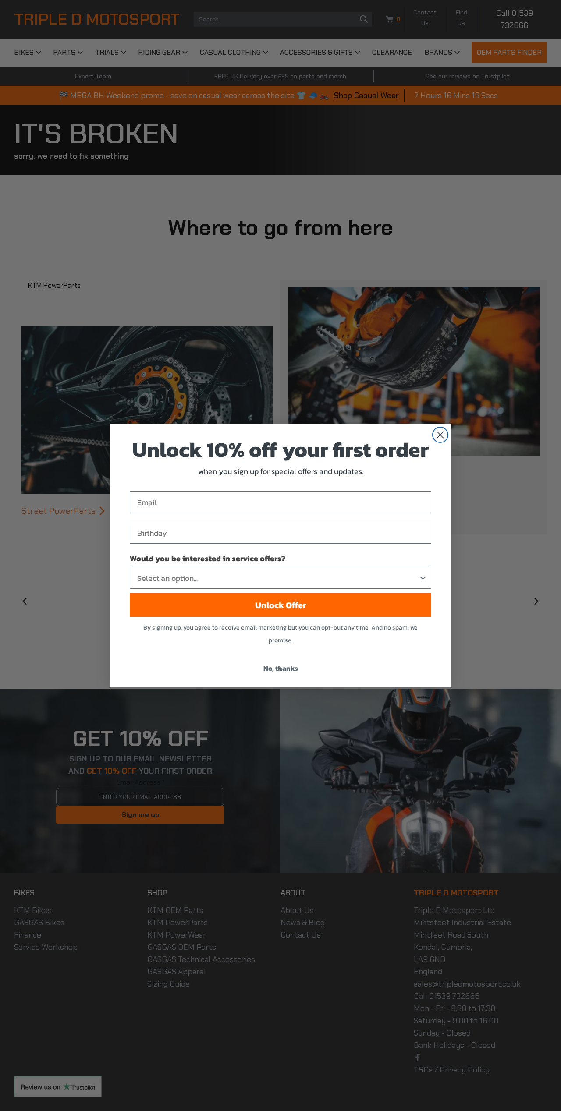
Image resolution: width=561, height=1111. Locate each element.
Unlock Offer (280, 605)
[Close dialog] (440, 434)
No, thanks (280, 668)
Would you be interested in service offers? (207, 558)
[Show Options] (423, 577)
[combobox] (278, 577)
